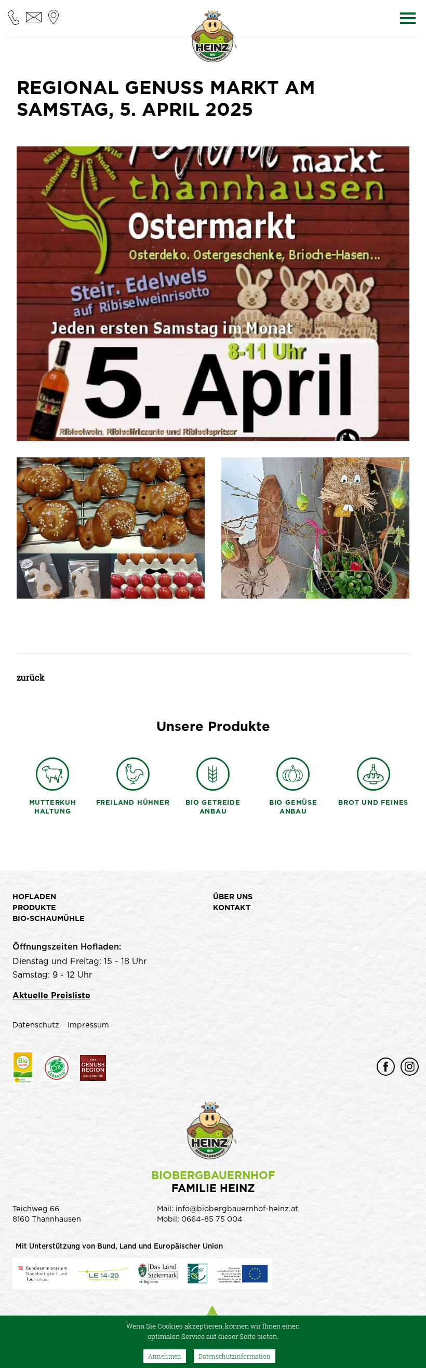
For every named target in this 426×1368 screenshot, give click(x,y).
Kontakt (231, 908)
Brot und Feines (373, 803)
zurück (31, 677)
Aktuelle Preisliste (51, 996)
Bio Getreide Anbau (213, 807)
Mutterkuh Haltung (52, 807)
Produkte (34, 908)
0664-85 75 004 (212, 1219)
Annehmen (164, 1356)
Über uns (232, 897)
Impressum (88, 1025)
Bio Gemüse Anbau (293, 807)
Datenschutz (35, 1025)
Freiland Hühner (133, 803)
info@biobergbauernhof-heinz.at (237, 1209)
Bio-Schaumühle (48, 919)
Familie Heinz (213, 1182)
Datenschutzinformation (234, 1356)
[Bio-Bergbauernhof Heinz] (213, 39)
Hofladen (34, 897)
